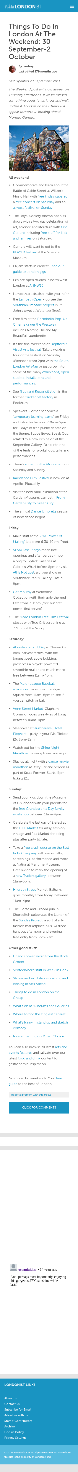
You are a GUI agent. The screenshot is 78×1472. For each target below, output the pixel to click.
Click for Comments (39, 1107)
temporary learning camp (33, 417)
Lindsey (28, 66)
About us (10, 1398)
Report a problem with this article (31, 1094)
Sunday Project (30, 920)
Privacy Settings (15, 1438)
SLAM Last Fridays (27, 550)
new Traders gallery (31, 876)
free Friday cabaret (52, 196)
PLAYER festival (25, 252)
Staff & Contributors (18, 1421)
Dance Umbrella (43, 511)
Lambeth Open (30, 299)
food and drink (29, 1058)
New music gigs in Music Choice (38, 1036)
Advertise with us (16, 1415)
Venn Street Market (28, 709)
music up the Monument (44, 464)
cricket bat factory (39, 397)
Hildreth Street (24, 889)
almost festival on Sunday (32, 208)
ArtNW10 (36, 285)
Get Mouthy (22, 592)
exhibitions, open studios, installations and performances (41, 377)
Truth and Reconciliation (38, 391)
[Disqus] (39, 1316)
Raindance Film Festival (31, 478)
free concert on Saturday (35, 202)
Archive (9, 1426)
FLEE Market (28, 828)
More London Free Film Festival (44, 617)
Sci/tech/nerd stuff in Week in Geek (40, 970)
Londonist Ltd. (43, 1456)
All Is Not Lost (23, 572)
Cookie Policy (14, 1432)
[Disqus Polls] (43, 1204)
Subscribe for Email (17, 1409)
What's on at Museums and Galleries (41, 1006)
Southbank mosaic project (33, 305)
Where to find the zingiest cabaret (39, 1014)
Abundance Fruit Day (29, 647)
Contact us (12, 1404)
